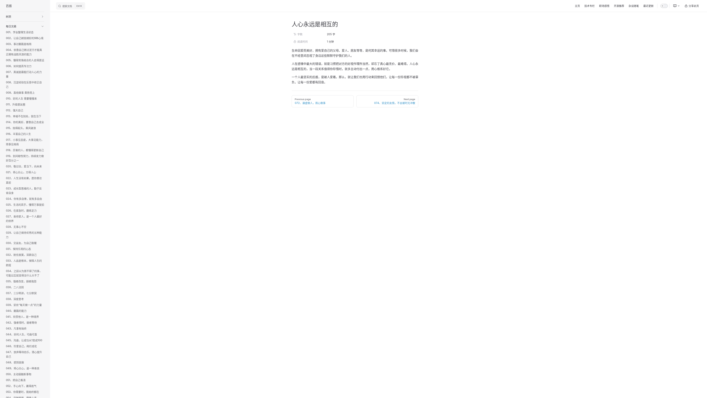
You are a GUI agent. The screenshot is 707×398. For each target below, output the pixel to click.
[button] (25, 17)
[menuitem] (675, 6)
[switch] (664, 6)
